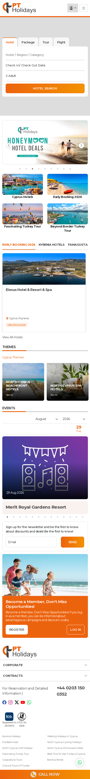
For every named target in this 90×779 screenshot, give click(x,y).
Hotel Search (45, 88)
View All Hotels (12, 337)
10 (64, 517)
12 (76, 517)
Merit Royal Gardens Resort (36, 507)
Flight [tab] (61, 42)
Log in (75, 630)
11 (70, 517)
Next (81, 145)
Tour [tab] (45, 42)
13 (83, 517)
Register (16, 630)
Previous (9, 145)
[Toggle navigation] (83, 8)
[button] (45, 665)
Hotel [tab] (10, 42)
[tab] (28, 42)
